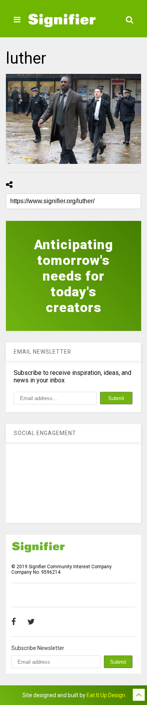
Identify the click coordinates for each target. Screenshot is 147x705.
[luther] (73, 119)
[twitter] (31, 621)
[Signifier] (62, 23)
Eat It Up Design (106, 695)
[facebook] (13, 621)
